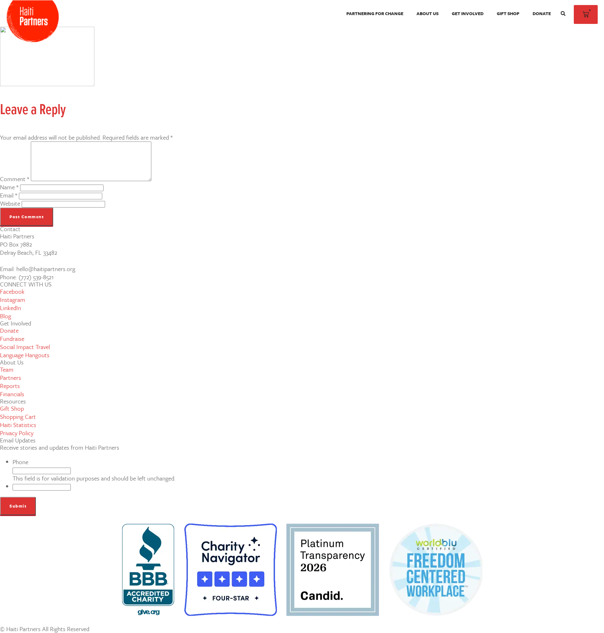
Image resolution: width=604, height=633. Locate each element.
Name (9, 187)
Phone (20, 462)
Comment (14, 179)
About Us (428, 13)
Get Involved (468, 13)
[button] (563, 13)
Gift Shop (508, 13)
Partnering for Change (374, 13)
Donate (542, 13)
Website (10, 203)
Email (8, 195)
